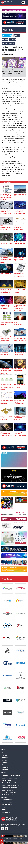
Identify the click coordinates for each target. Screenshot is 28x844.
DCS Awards (6, 810)
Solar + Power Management (11, 785)
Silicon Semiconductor (9, 778)
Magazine (5, 757)
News (4, 753)
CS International (7, 799)
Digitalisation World (8, 795)
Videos (4, 760)
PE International (7, 804)
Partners (5, 762)
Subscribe (5, 767)
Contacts (5, 769)
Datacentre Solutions (9, 792)
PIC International (7, 802)
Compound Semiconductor (11, 775)
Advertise (5, 765)
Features (5, 755)
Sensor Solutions (7, 790)
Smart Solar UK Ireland (9, 787)
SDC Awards (6, 812)
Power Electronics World (10, 783)
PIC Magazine (6, 780)
